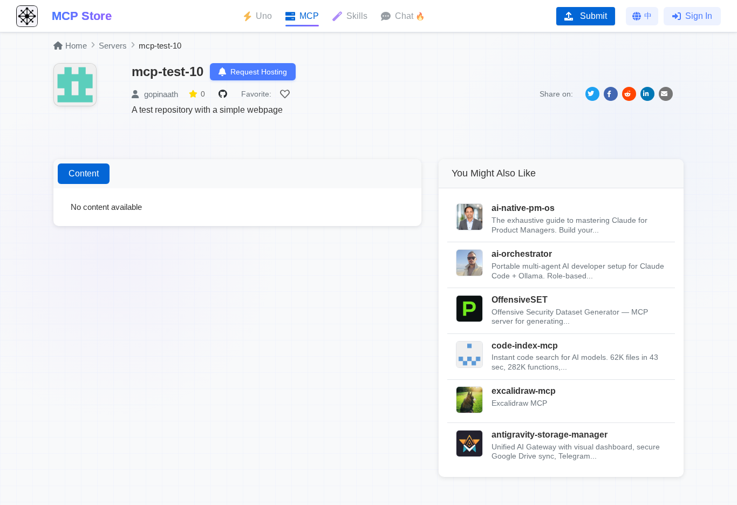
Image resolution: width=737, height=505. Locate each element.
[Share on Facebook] (611, 94)
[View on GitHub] (224, 94)
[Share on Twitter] (592, 94)
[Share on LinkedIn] (647, 94)
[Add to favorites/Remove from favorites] (286, 94)
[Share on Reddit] (629, 94)
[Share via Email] (666, 94)
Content (84, 173)
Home (76, 45)
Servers (113, 45)
